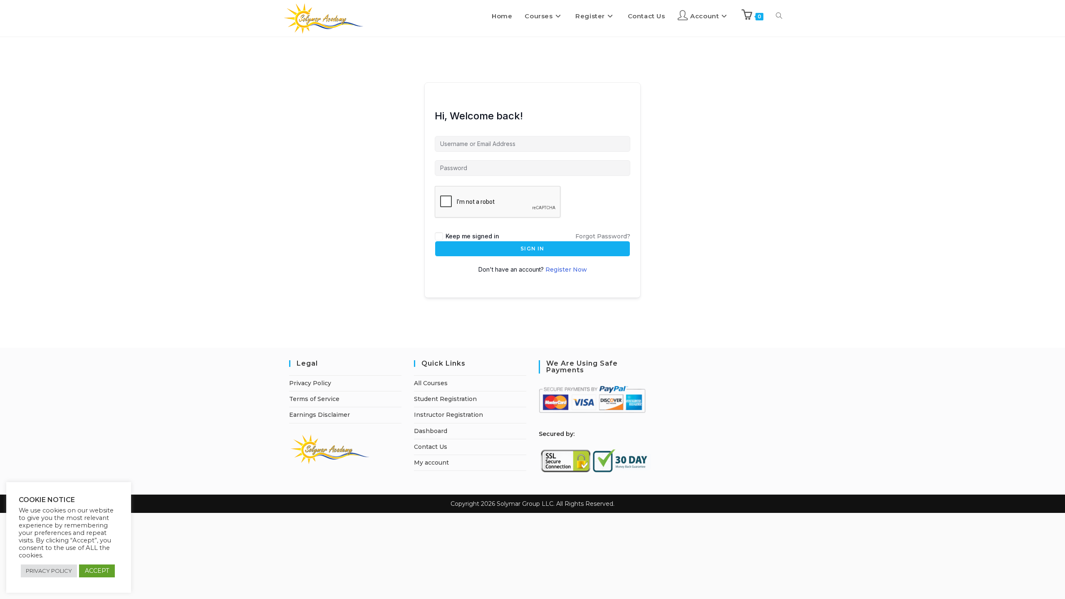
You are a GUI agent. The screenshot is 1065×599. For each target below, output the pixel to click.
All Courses (431, 383)
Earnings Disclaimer (319, 414)
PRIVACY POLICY (49, 570)
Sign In (532, 248)
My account (431, 462)
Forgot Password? (602, 236)
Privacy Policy (310, 383)
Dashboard (430, 431)
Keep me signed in (472, 236)
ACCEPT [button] (97, 570)
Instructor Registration (448, 414)
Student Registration (445, 399)
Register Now (566, 269)
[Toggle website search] (779, 16)
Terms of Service (314, 399)
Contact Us (430, 446)
